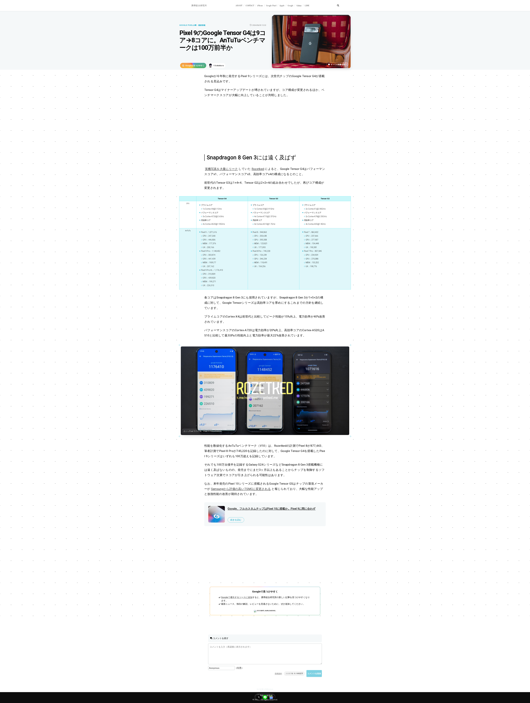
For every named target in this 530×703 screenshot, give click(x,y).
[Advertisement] (262, 125)
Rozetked (258, 169)
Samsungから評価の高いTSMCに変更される (241, 489)
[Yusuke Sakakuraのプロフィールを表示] (217, 65)
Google (290, 5)
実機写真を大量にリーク (221, 169)
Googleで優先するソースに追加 (236, 597)
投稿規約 (278, 674)
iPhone (260, 5)
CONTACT (250, 5)
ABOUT (239, 5)
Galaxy (299, 5)
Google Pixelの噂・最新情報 (192, 25)
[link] (265, 390)
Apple (281, 5)
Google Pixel (271, 5)
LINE (307, 5)
